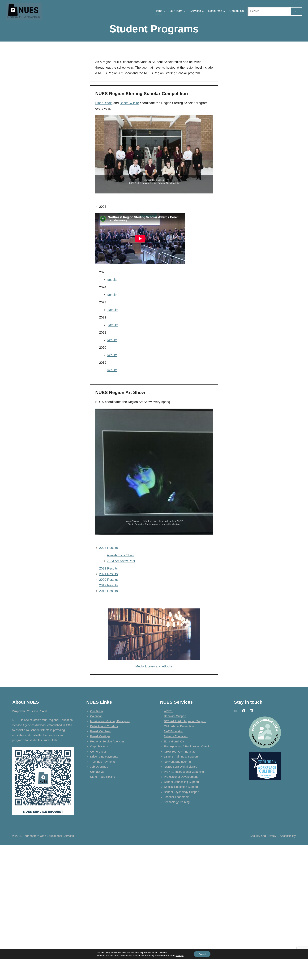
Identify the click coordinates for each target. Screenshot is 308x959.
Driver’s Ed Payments (104, 756)
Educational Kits (174, 741)
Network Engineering (177, 761)
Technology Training (177, 802)
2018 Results (108, 591)
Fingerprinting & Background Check (187, 746)
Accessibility (288, 836)
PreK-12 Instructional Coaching (184, 771)
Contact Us (97, 771)
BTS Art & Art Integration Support (185, 721)
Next (209, 155)
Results (112, 279)
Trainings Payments (103, 761)
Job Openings (99, 766)
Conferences (98, 751)
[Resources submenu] (224, 11)
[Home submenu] (164, 11)
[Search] (296, 11)
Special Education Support (181, 786)
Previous (99, 155)
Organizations (99, 746)
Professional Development (181, 776)
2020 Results (108, 579)
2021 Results (108, 574)
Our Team (96, 711)
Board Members (100, 731)
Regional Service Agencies (107, 741)
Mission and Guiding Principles (110, 721)
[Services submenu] (203, 11)
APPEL (168, 711)
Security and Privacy (263, 836)
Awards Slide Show (120, 555)
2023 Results (108, 547)
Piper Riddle (103, 103)
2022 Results (108, 568)
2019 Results (108, 585)
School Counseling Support (181, 781)
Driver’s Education (176, 736)
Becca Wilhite (129, 103)
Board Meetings (100, 736)
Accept (202, 954)
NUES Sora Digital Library (180, 766)
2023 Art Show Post (121, 561)
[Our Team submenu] (184, 11)
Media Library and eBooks (154, 666)
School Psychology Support (181, 792)
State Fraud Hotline (102, 776)
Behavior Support (175, 716)
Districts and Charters (104, 726)
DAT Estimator (173, 731)
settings (180, 955)
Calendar (96, 716)
